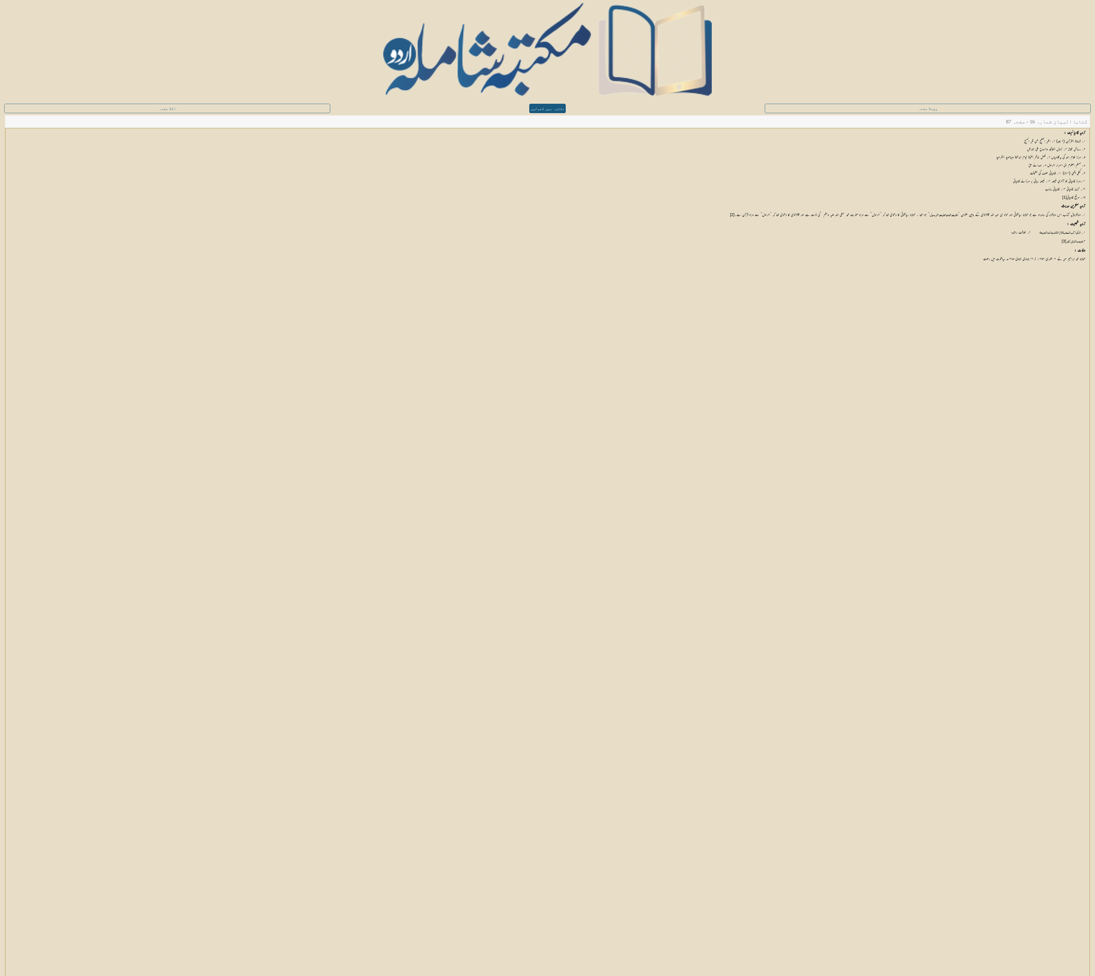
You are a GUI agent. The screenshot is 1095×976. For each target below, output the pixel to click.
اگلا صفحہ (167, 109)
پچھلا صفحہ (928, 109)
